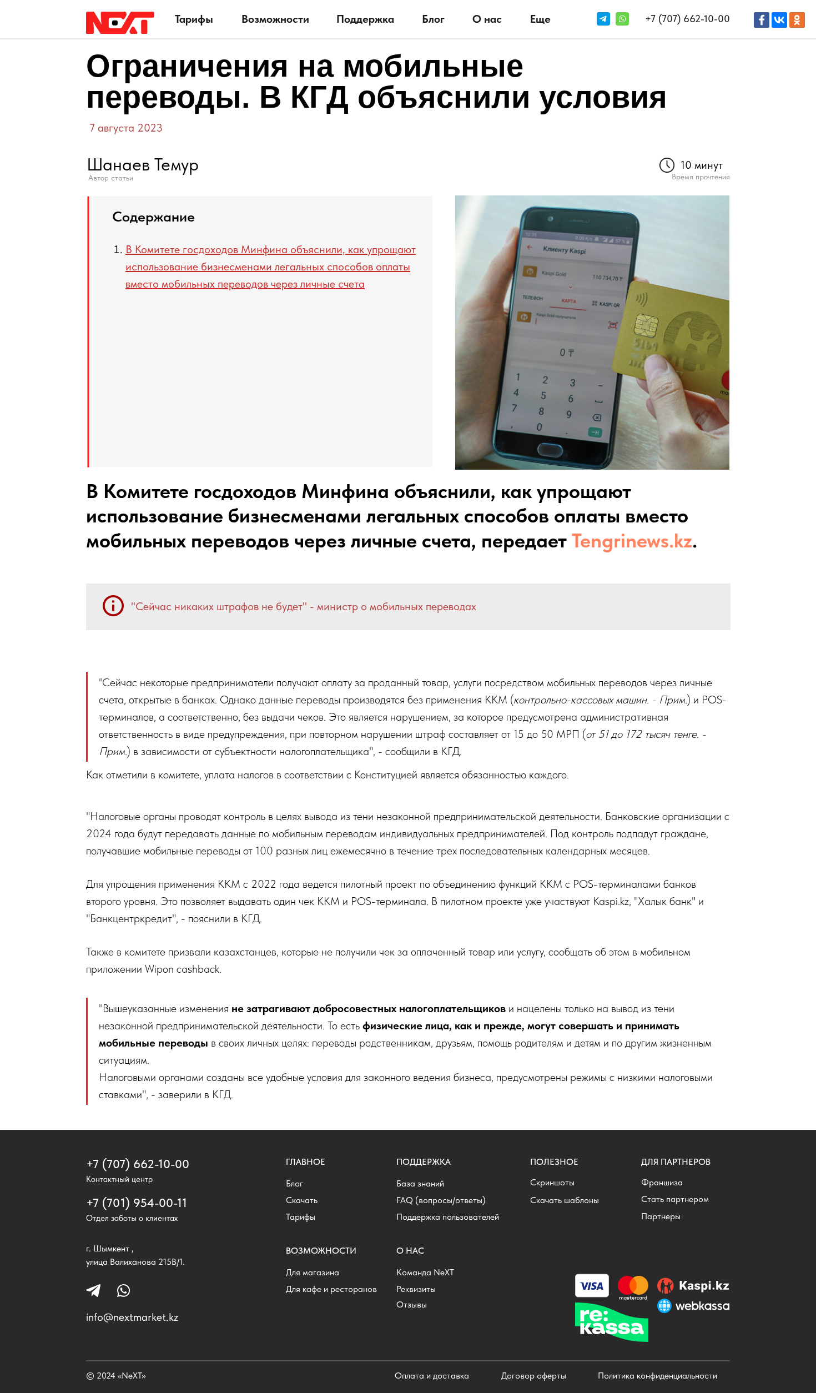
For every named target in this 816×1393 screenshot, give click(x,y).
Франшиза (662, 1182)
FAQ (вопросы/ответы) (441, 1200)
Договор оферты (533, 1375)
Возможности (275, 19)
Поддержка (365, 19)
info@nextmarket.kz (132, 1317)
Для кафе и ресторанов (331, 1289)
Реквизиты (416, 1289)
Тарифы (194, 19)
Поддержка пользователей (447, 1216)
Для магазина (312, 1272)
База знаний (420, 1183)
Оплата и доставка (432, 1375)
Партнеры (661, 1216)
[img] (120, 23)
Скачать (302, 1200)
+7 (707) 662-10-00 (687, 18)
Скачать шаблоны (564, 1200)
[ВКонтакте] (779, 20)
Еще (540, 19)
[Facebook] (761, 20)
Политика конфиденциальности (657, 1375)
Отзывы (411, 1304)
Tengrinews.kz (632, 540)
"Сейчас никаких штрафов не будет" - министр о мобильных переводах (303, 606)
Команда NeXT (425, 1272)
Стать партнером (675, 1199)
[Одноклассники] (797, 20)
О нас (487, 19)
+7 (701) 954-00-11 (136, 1202)
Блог (433, 19)
